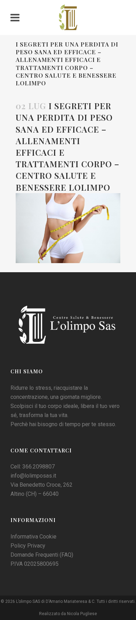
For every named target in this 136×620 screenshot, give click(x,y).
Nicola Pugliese (82, 613)
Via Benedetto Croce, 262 (41, 484)
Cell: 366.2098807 (32, 466)
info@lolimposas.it (33, 475)
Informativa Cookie (33, 536)
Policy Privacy (27, 545)
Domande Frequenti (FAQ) (41, 554)
